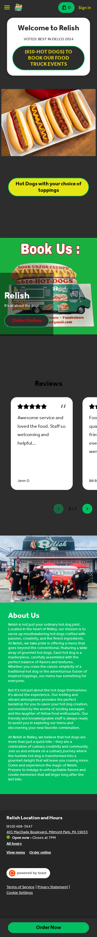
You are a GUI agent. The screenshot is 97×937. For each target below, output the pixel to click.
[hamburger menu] (7, 7)
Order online (40, 852)
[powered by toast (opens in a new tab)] (28, 873)
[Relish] (18, 7)
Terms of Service (20, 887)
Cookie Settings (19, 892)
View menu (15, 852)
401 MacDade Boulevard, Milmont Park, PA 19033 (47, 832)
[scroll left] (58, 508)
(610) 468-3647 (19, 826)
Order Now (48, 927)
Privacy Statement (52, 887)
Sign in (84, 7)
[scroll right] (87, 508)
